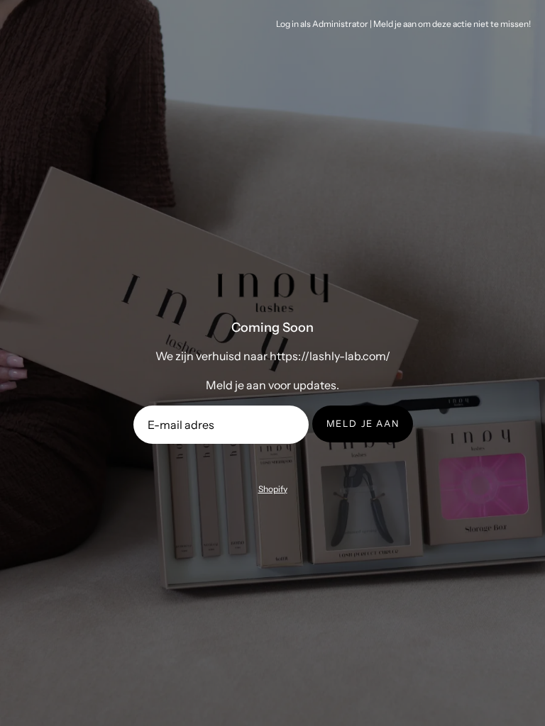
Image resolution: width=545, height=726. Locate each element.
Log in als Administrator (322, 23)
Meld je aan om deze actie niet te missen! (452, 23)
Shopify (272, 489)
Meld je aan (363, 423)
